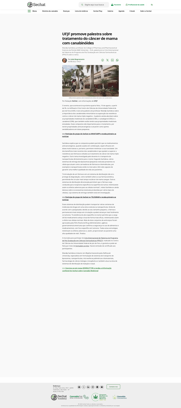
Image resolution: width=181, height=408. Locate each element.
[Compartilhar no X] (107, 60)
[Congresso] (99, 397)
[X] (84, 389)
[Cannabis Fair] (79, 397)
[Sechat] (53, 4)
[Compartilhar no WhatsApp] (117, 60)
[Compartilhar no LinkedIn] (112, 60)
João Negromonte (77, 59)
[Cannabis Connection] (119, 397)
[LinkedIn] (88, 389)
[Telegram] (97, 389)
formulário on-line (82, 246)
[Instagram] (93, 389)
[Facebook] (79, 389)
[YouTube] (102, 389)
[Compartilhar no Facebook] (102, 60)
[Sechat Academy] (59, 397)
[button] (152, 5)
